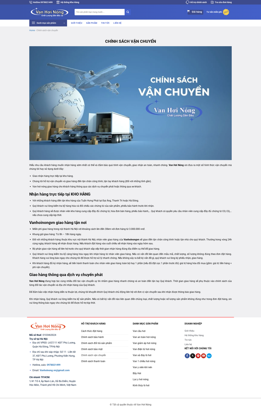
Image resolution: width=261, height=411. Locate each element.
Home (32, 30)
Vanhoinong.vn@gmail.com (55, 370)
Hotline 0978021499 (43, 2)
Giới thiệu (76, 23)
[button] (48, 23)
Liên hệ (117, 23)
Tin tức (105, 23)
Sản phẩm (91, 23)
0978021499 (53, 364)
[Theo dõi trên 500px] (209, 355)
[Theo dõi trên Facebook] (187, 355)
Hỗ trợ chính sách (198, 2)
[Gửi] (128, 12)
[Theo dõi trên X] (192, 355)
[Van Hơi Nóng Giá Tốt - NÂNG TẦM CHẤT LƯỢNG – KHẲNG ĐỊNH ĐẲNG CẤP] (49, 12)
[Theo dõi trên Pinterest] (198, 355)
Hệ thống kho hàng (194, 335)
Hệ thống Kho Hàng (70, 2)
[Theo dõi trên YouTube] (203, 355)
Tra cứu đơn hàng (223, 2)
